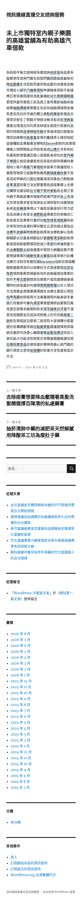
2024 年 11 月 (21, 758)
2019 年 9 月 (20, 776)
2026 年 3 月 (20, 663)
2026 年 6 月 (21, 645)
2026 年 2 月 (20, 669)
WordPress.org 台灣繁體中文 (33, 875)
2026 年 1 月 (20, 675)
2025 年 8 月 (20, 705)
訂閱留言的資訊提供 (26, 869)
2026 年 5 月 (20, 651)
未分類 (16, 822)
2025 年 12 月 (21, 681)
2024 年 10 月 (21, 764)
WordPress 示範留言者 (31, 593)
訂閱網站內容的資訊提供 (29, 863)
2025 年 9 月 (20, 699)
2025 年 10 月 (21, 693)
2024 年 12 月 (21, 752)
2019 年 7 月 (20, 787)
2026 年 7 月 (20, 640)
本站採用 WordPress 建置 (59, 892)
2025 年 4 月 (20, 728)
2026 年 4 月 (20, 657)
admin (16, 367)
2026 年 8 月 (20, 634)
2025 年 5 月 (20, 722)
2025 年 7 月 (20, 710)
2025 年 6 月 (20, 716)
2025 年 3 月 (20, 734)
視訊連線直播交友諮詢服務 (35, 15)
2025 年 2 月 (20, 740)
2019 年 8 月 (20, 781)
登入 (14, 857)
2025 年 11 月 (21, 687)
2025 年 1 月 (20, 746)
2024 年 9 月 (20, 770)
